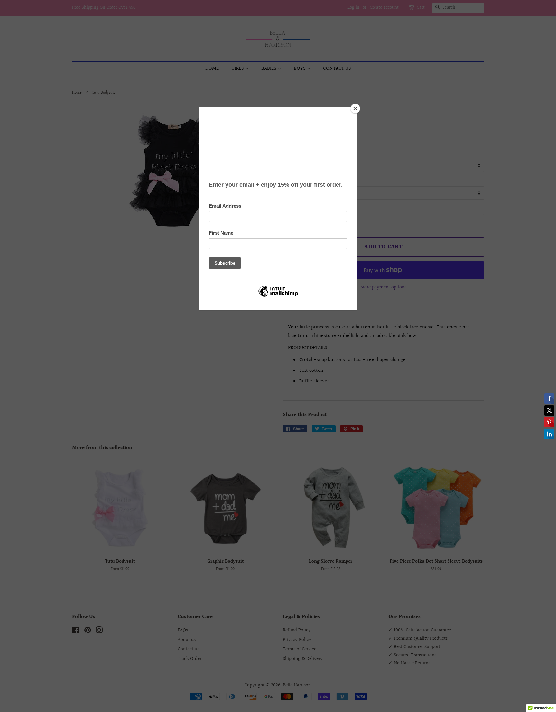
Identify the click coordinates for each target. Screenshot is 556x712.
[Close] (355, 108)
